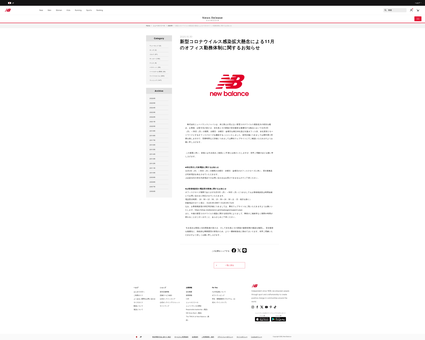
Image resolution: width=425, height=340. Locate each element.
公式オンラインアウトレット (170, 302)
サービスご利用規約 (181, 337)
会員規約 (195, 337)
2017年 (153, 140)
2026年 (153, 98)
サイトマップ (164, 306)
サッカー (155, 59)
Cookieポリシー (256, 337)
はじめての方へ (139, 292)
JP (141, 337)
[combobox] (394, 10)
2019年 (153, 131)
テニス (153, 63)
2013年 (153, 159)
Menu (417, 18)
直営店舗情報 (164, 292)
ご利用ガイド (138, 295)
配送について (138, 306)
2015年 (153, 149)
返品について (138, 309)
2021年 (153, 121)
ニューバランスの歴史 (193, 306)
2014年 (153, 154)
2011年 (153, 168)
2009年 (153, 177)
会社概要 (189, 292)
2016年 (153, 145)
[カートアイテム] (418, 10)
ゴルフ (154, 54)
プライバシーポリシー (225, 337)
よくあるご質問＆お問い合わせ (144, 299)
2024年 (153, 108)
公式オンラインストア (167, 299)
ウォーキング (155, 46)
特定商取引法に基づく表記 (161, 337)
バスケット (155, 67)
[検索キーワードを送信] (385, 10)
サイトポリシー (242, 337)
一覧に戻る (229, 265)
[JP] (9, 2)
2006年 (153, 191)
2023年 (153, 112)
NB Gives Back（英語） (194, 313)
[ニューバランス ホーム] (8, 10)
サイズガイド (138, 302)
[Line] (244, 251)
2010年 (153, 173)
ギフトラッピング (218, 295)
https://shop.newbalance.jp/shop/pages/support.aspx (218, 210)
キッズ (153, 50)
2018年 (153, 135)
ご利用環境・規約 (208, 337)
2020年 (153, 126)
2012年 (153, 163)
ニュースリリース (192, 302)
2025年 (153, 103)
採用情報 (189, 295)
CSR (187, 299)
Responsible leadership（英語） (197, 309)
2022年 (153, 117)
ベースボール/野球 (158, 71)
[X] (239, 251)
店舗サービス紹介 (166, 295)
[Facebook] (234, 251)
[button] (411, 10)
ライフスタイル (157, 76)
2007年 (153, 186)
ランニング (156, 80)
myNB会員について (219, 292)
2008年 (153, 182)
